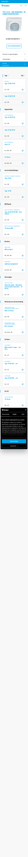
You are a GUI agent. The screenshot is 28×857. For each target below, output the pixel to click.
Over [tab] (23, 414)
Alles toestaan (14, 441)
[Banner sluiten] (25, 409)
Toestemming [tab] (5, 414)
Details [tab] (14, 414)
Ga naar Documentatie (13, 39)
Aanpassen (13, 446)
